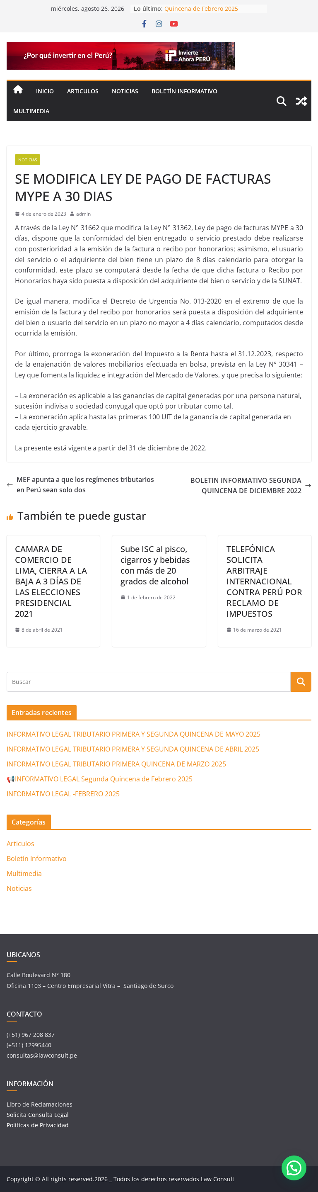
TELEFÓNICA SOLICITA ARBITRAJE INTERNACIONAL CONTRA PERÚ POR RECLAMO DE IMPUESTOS (264, 581)
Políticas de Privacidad (38, 1125)
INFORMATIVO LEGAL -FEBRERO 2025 (63, 793)
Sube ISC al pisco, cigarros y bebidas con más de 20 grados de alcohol (155, 565)
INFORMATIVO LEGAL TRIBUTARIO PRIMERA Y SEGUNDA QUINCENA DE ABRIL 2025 (133, 749)
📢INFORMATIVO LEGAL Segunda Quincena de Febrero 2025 (209, 9)
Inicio (45, 91)
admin (83, 213)
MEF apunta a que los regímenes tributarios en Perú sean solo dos (85, 485)
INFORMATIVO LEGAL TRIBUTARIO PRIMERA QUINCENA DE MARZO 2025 (116, 764)
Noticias (125, 91)
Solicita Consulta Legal (38, 1115)
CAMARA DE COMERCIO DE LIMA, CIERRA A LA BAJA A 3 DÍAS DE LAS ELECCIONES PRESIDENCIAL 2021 (51, 581)
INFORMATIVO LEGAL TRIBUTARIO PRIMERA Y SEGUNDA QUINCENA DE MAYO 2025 (133, 734)
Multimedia (31, 111)
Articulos (83, 91)
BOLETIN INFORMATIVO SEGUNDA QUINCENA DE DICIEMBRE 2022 (245, 486)
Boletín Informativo (184, 91)
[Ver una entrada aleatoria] (301, 101)
